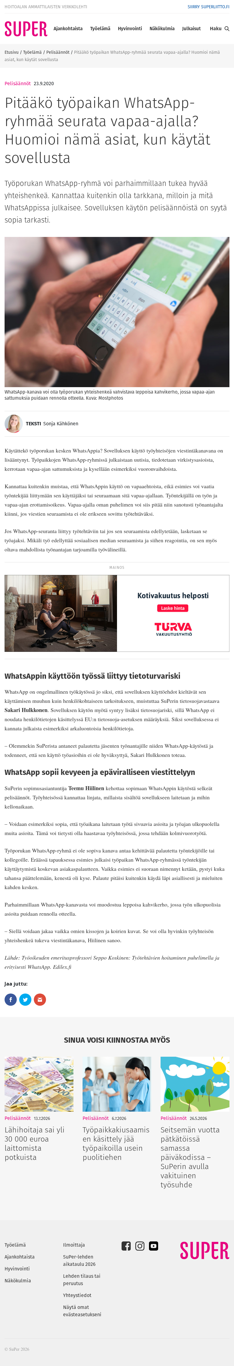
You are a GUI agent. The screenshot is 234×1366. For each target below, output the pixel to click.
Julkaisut (191, 28)
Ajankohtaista (68, 28)
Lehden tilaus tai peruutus (82, 1280)
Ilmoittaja (74, 1244)
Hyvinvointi (130, 28)
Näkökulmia (162, 28)
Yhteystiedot (77, 1295)
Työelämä (100, 28)
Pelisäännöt (57, 52)
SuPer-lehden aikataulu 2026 (79, 1260)
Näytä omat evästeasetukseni (82, 1311)
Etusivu (12, 52)
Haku (216, 28)
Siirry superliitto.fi (208, 7)
